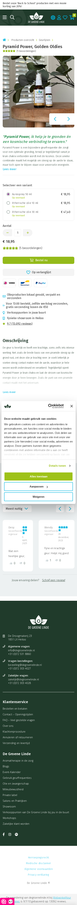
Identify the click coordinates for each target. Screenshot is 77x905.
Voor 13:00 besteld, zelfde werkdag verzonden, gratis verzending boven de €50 (37, 305)
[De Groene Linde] (36, 17)
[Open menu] (5, 17)
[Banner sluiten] (71, 406)
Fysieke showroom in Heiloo (25, 318)
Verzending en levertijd (16, 743)
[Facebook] (4, 834)
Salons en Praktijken (15, 800)
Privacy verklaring (38, 874)
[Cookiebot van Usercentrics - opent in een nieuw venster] (48, 406)
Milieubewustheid (13, 789)
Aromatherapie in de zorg (18, 760)
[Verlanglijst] (65, 17)
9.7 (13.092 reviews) (19, 323)
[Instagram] (10, 834)
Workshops (9, 818)
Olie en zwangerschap (16, 783)
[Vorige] (55, 119)
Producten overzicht (22, 40)
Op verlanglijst (41, 272)
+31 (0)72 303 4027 (19, 668)
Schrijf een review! (53, 580)
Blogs (6, 766)
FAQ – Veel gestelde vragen (19, 720)
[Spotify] (16, 834)
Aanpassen (37, 486)
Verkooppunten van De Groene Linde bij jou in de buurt (36, 812)
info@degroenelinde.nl (21, 650)
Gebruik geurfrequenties (17, 778)
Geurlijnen (44, 40)
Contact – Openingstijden (18, 714)
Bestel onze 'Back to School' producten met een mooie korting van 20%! (34, 5)
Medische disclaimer (38, 863)
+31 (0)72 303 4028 (19, 683)
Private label (10, 795)
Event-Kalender (12, 772)
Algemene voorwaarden (38, 869)
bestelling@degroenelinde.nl (25, 665)
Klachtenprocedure (14, 731)
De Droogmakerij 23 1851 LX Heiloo (20, 637)
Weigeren (38, 496)
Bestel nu (41, 260)
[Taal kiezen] (53, 17)
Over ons (8, 726)
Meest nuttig (14, 508)
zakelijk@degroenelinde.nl (23, 679)
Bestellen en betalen (15, 708)
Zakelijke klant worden (16, 823)
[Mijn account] (59, 17)
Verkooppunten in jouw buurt (26, 312)
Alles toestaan (38, 476)
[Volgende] (69, 119)
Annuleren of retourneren (18, 737)
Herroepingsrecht (38, 857)
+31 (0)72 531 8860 (19, 654)
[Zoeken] (12, 17)
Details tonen (57, 465)
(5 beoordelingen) (26, 51)
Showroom (9, 806)
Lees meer (9, 169)
